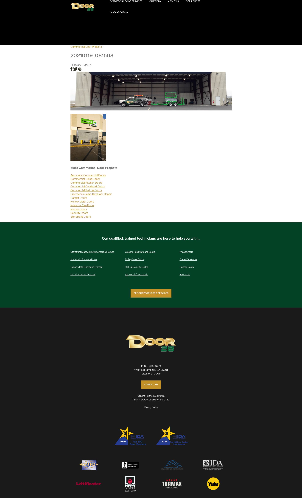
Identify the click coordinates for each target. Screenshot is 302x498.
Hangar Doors (78, 197)
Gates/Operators (188, 259)
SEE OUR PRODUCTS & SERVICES (151, 293)
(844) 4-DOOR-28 (142, 399)
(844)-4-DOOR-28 (119, 12)
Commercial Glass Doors (85, 178)
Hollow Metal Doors (82, 201)
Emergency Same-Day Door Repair (91, 194)
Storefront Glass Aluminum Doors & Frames (92, 252)
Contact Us (151, 385)
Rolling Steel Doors (134, 259)
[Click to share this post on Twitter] (75, 69)
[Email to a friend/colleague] (79, 69)
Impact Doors (186, 252)
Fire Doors (185, 274)
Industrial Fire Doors (82, 205)
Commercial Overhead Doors (87, 186)
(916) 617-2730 (161, 399)
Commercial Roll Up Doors (86, 190)
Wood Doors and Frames (82, 274)
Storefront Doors (80, 216)
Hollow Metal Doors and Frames (86, 267)
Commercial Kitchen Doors (86, 182)
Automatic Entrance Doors (83, 259)
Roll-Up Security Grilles (136, 267)
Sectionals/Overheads (136, 274)
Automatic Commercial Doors (88, 175)
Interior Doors (78, 209)
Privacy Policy (151, 407)
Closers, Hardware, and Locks (140, 252)
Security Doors (79, 212)
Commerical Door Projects (86, 46)
